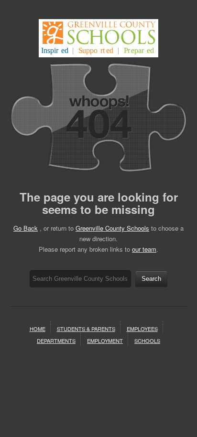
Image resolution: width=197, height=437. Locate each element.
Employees (142, 328)
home (37, 328)
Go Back (25, 228)
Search (151, 278)
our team (144, 249)
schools (147, 340)
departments (56, 340)
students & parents (86, 328)
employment (105, 340)
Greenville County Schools (112, 228)
